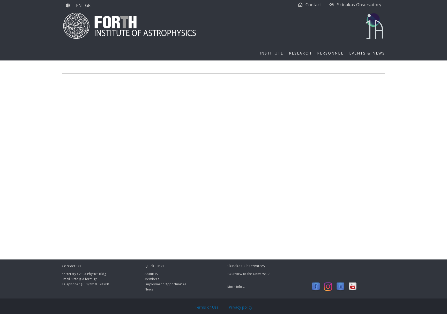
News (149, 289)
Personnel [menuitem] (330, 53)
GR (88, 5)
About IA (151, 274)
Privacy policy (240, 307)
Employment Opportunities (165, 284)
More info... (236, 287)
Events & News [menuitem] (367, 53)
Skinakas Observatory (359, 4)
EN (79, 5)
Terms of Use (207, 307)
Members (152, 279)
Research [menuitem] (300, 53)
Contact (313, 4)
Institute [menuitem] (271, 53)
